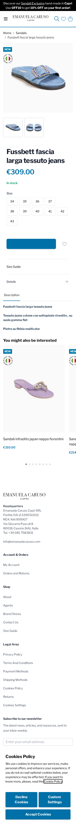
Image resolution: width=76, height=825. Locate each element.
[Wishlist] (63, 18)
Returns (8, 696)
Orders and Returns (16, 573)
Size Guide (10, 630)
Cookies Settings (14, 705)
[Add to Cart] (31, 244)
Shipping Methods (15, 680)
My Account (11, 565)
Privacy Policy (12, 654)
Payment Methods (15, 671)
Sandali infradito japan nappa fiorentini (33, 439)
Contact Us (10, 622)
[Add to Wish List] (64, 244)
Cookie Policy (53, 781)
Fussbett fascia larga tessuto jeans (31, 37)
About (7, 597)
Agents (8, 605)
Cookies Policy (13, 688)
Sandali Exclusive (33, 3)
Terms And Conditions (18, 663)
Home (7, 33)
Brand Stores (12, 614)
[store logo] (30, 18)
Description (11, 295)
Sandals (21, 33)
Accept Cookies (38, 814)
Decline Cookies (21, 799)
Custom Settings (55, 799)
